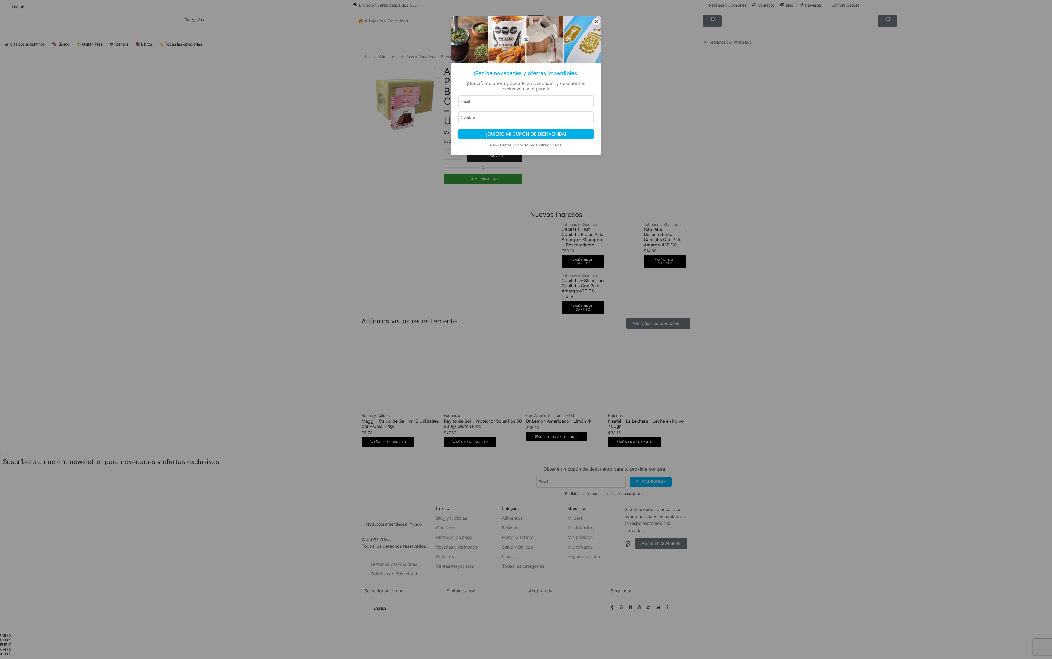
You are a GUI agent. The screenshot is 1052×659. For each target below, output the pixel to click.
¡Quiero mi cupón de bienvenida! (526, 134)
